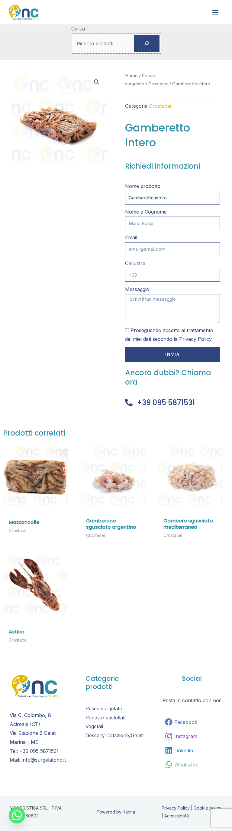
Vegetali (94, 726)
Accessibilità (176, 815)
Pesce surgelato (103, 709)
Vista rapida (35, 503)
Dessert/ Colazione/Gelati (114, 735)
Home (131, 75)
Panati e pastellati (105, 718)
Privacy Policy (195, 339)
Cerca (78, 29)
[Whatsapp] (17, 815)
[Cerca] (147, 43)
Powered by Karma (116, 811)
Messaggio (137, 289)
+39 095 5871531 (166, 403)
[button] (96, 82)
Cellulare (135, 263)
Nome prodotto (142, 186)
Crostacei (158, 84)
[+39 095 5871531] (129, 402)
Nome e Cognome (146, 212)
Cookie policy (207, 807)
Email (131, 237)
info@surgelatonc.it (44, 760)
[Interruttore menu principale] (215, 12)
